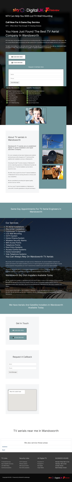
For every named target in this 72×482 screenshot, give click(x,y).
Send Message (14, 82)
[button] (36, 439)
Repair (3, 449)
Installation (4, 446)
